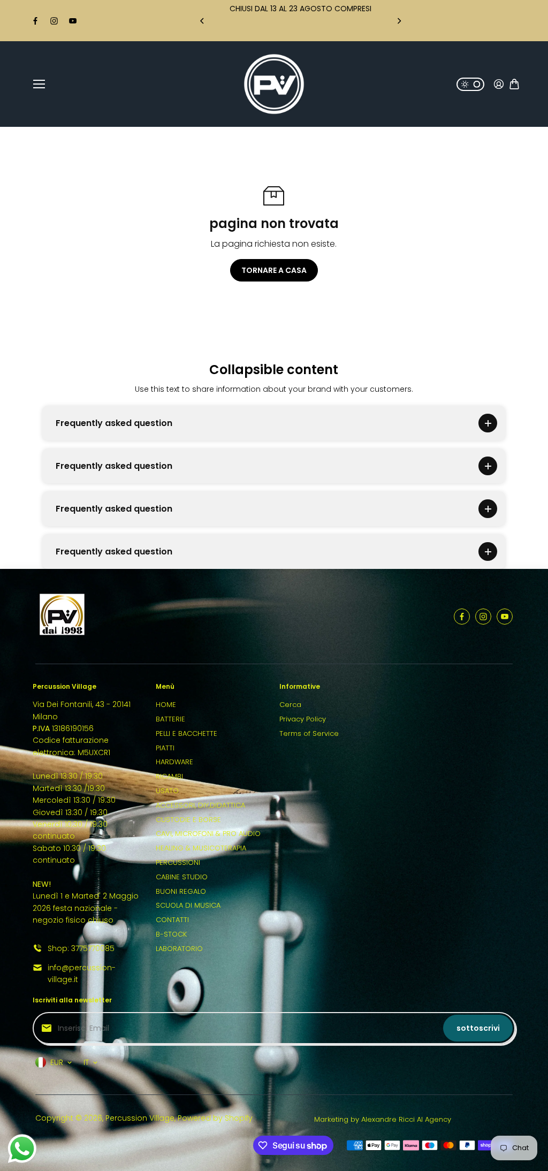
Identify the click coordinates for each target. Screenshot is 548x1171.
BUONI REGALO (181, 891)
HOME (166, 704)
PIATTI (165, 748)
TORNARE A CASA (274, 270)
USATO (167, 791)
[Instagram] (54, 21)
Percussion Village (139, 1118)
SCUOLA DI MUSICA (188, 905)
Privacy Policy (302, 719)
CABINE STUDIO (182, 877)
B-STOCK (171, 934)
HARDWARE (174, 762)
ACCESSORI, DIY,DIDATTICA (200, 805)
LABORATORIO (179, 949)
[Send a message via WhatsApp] (22, 1149)
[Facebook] (35, 21)
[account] (498, 84)
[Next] (398, 21)
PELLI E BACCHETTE (186, 733)
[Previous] (203, 21)
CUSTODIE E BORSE (188, 820)
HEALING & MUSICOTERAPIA (201, 848)
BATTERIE (170, 719)
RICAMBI (169, 776)
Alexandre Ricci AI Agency (406, 1119)
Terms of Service (309, 733)
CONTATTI (172, 920)
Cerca (290, 704)
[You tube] (73, 21)
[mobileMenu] (39, 84)
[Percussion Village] (274, 84)
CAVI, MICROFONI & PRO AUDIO (208, 833)
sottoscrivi (478, 1028)
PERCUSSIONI (178, 862)
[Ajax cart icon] (514, 84)
